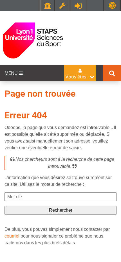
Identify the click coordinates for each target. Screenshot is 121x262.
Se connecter (78, 5)
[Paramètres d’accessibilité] (112, 5)
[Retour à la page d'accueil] (33, 40)
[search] (60, 196)
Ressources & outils (62, 5)
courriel (12, 236)
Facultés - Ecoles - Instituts (47, 5)
